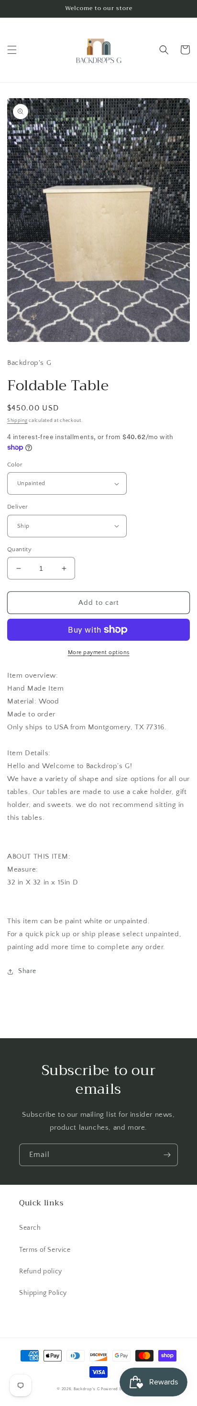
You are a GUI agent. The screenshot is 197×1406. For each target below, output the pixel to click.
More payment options (99, 652)
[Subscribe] (166, 1155)
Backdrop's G (86, 1389)
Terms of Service (45, 1250)
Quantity (19, 549)
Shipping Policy (43, 1293)
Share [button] (27, 971)
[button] (11, 49)
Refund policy (40, 1271)
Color (14, 464)
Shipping (17, 420)
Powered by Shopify (120, 1389)
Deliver (17, 506)
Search (30, 1228)
